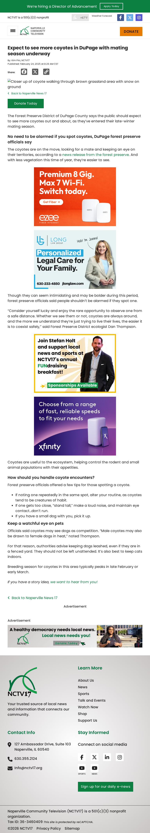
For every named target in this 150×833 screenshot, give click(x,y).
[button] (13, 31)
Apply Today (111, 6)
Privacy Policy (49, 828)
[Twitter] (129, 17)
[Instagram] (139, 17)
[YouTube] (82, 768)
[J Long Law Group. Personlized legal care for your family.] (75, 259)
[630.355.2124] (22, 758)
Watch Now (88, 707)
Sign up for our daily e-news (105, 786)
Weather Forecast (102, 15)
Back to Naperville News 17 (29, 93)
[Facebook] (120, 17)
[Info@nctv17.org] (25, 767)
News (83, 687)
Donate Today (25, 103)
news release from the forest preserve (95, 154)
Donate (131, 31)
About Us (86, 680)
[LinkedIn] (107, 757)
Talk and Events (92, 700)
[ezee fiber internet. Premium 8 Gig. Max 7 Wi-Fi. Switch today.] (75, 196)
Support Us (87, 720)
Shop (82, 713)
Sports (83, 693)
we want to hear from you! (73, 581)
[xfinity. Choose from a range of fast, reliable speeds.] (75, 425)
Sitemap (72, 828)
